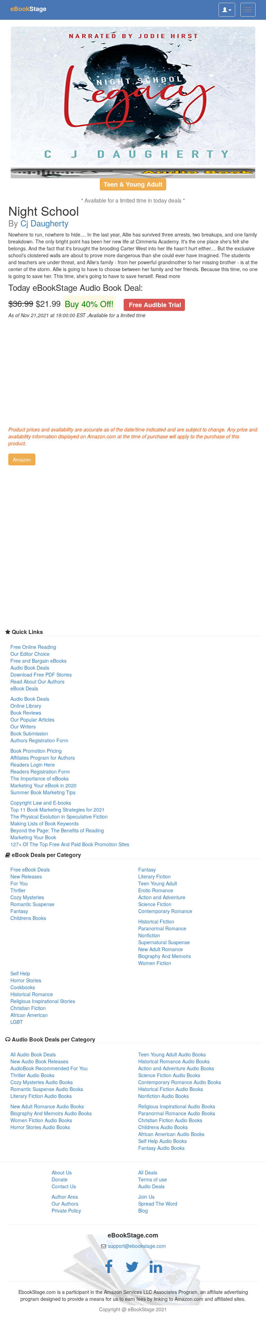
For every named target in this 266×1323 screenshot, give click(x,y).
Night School (43, 210)
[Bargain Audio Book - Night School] (133, 96)
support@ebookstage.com (137, 1245)
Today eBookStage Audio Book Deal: (75, 287)
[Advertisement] (133, 370)
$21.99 (94, 303)
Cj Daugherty (44, 223)
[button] (21, 459)
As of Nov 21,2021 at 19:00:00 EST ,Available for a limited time (76, 315)
